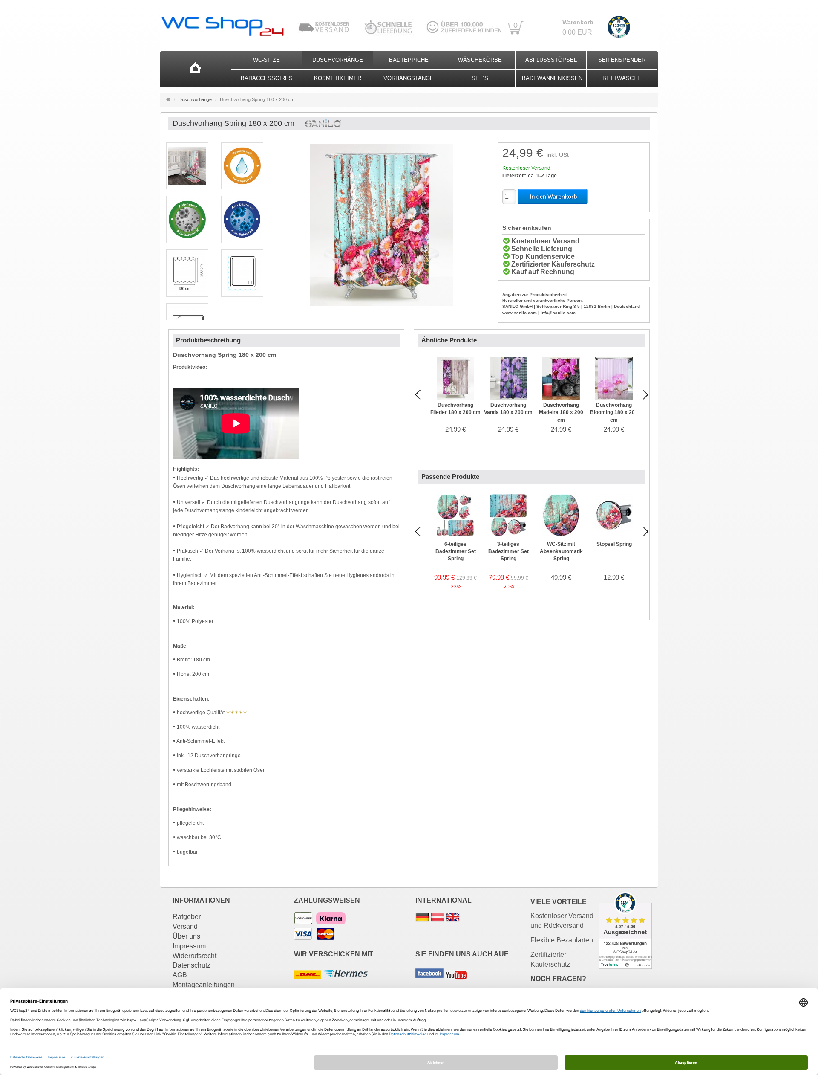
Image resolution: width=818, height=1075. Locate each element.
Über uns (186, 936)
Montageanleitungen (204, 984)
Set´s (480, 78)
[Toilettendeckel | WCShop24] (222, 24)
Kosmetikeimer (337, 78)
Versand (185, 926)
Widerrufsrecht (194, 955)
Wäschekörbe (480, 60)
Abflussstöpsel (551, 60)
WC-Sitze (266, 60)
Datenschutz (191, 965)
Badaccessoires (267, 78)
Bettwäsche (621, 78)
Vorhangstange (408, 78)
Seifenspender (621, 60)
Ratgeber (187, 916)
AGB (180, 975)
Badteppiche (409, 60)
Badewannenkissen (552, 78)
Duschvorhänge (337, 60)
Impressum (189, 946)
